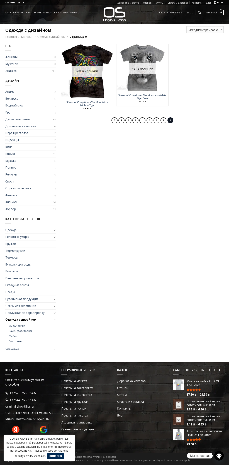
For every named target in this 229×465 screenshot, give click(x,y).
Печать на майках (74, 381)
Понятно (55, 455)
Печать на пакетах (74, 415)
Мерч (37, 12)
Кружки (10, 244)
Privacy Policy (153, 460)
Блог (208, 2)
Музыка (10, 161)
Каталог (10, 12)
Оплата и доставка (177, 2)
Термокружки (15, 251)
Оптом (159, 2)
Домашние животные (20, 126)
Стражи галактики (18, 188)
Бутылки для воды (18, 264)
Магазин (27, 37)
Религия (11, 174)
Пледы (10, 292)
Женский (11, 57)
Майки (13, 336)
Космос (10, 154)
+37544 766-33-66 (22, 400)
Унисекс (10, 71)
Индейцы (12, 140)
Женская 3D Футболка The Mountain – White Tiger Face (142, 97)
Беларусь (11, 99)
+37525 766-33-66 (22, 393)
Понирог (11, 167)
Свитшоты (15, 341)
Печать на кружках (74, 402)
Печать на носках (73, 408)
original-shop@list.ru (19, 406)
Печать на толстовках (77, 388)
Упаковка (12, 349)
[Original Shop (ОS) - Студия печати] (114, 14)
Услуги (25, 12)
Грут (8, 112)
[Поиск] (199, 12)
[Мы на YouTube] (218, 2)
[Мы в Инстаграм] (215, 2)
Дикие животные (17, 119)
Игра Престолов (16, 133)
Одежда (10, 230)
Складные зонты (17, 285)
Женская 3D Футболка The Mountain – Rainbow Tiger (87, 104)
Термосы (11, 257)
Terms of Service (174, 460)
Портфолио (71, 12)
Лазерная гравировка (76, 422)
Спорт (9, 181)
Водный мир (14, 105)
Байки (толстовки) (20, 331)
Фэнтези (11, 195)
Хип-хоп (11, 202)
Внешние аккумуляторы (22, 278)
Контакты (197, 2)
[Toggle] (54, 230)
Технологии (51, 12)
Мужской (11, 64)
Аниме (9, 92)
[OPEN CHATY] (219, 456)
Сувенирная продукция (21, 299)
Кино (9, 147)
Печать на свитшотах (76, 395)
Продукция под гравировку (25, 313)
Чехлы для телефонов (20, 306)
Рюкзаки (11, 271)
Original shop (14, 2)
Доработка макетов (128, 2)
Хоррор (10, 209)
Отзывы (147, 2)
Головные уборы (17, 237)
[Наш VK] (222, 2)
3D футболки (17, 325)
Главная (11, 37)
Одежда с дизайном (51, 37)
